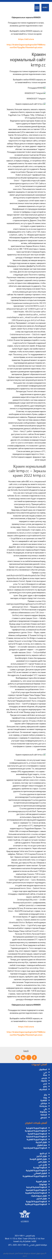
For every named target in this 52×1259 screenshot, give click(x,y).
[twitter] (28, 1057)
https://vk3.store (26, 39)
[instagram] (17, 1057)
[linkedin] (23, 1057)
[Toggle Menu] (37, 7)
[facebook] (34, 1057)
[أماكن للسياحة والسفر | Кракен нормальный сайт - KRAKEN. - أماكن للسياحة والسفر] (45, 7)
